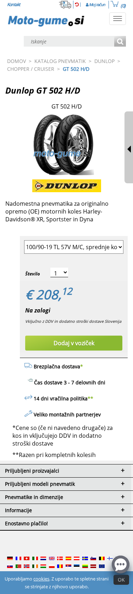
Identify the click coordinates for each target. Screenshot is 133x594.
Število (32, 273)
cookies (41, 578)
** (90, 398)
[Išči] (120, 42)
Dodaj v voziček (74, 343)
